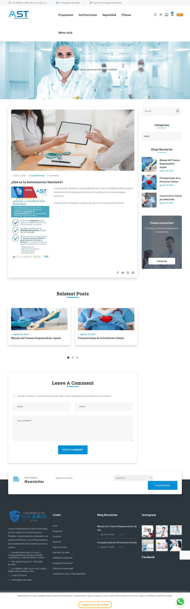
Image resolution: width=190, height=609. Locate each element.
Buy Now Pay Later (61, 552)
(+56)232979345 (19, 575)
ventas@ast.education (70, 2)
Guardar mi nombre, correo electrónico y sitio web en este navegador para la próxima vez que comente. (64, 396)
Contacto (57, 536)
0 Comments (53, 175)
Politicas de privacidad (63, 568)
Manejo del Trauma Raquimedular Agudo (36, 338)
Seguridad (109, 15)
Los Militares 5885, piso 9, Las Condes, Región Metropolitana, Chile (27, 569)
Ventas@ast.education (21, 580)
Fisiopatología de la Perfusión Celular (101, 338)
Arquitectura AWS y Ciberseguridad (69, 574)
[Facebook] (117, 273)
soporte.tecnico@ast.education (107, 2)
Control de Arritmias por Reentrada (171, 197)
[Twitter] (122, 273)
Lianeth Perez (38, 175)
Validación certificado (63, 558)
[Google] (127, 273)
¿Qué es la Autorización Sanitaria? (108, 203)
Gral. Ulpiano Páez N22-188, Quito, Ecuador (25, 562)
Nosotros (57, 542)
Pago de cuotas (60, 547)
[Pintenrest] (132, 273)
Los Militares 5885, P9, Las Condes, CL (29, 2)
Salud (82, 69)
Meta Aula (65, 32)
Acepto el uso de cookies (95, 604)
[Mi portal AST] (160, 15)
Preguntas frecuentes (63, 563)
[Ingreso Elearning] (166, 15)
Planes (126, 15)
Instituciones (88, 15)
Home (75, 69)
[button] (68, 358)
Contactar (162, 261)
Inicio (55, 526)
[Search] (155, 15)
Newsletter (34, 481)
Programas (65, 15)
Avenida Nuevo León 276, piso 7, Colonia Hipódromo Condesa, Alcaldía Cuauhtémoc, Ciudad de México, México (26, 555)
